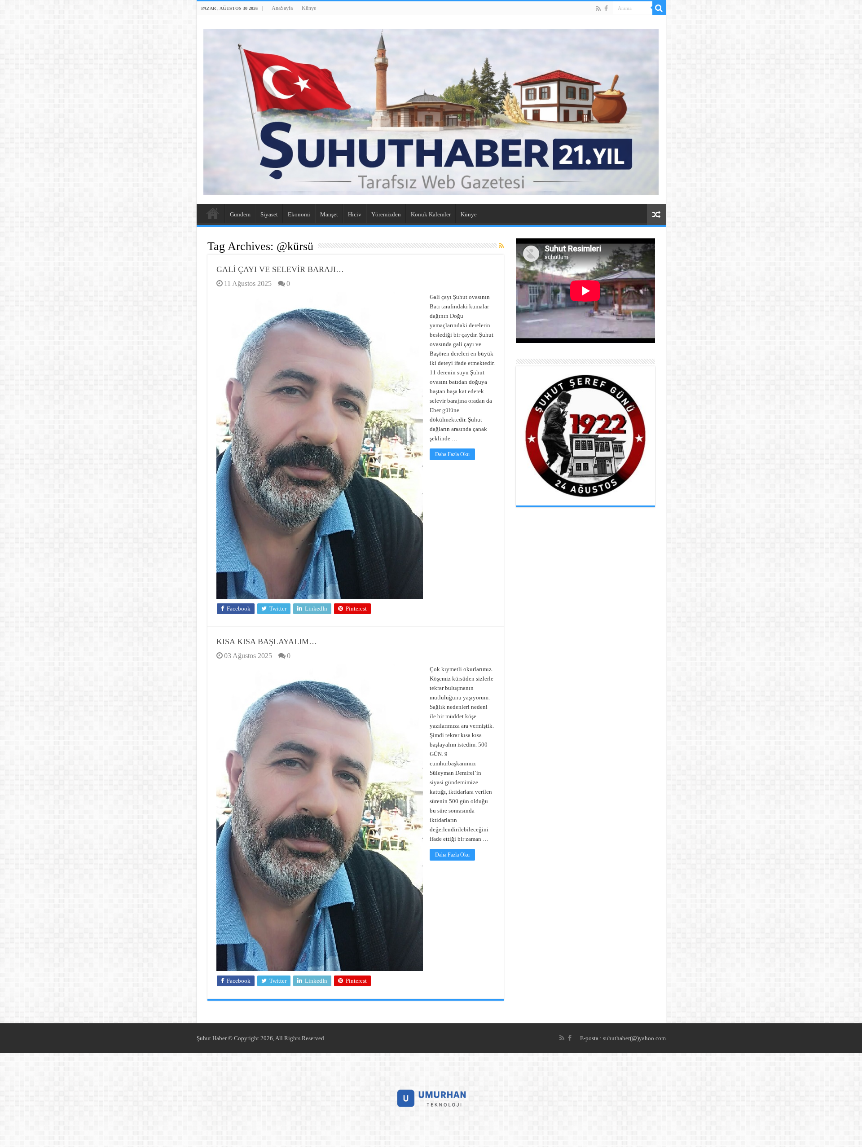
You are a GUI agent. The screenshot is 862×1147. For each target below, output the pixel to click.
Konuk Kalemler (431, 214)
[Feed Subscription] (501, 246)
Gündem (240, 214)
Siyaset (269, 214)
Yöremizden (386, 214)
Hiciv (354, 214)
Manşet (329, 214)
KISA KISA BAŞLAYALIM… (266, 641)
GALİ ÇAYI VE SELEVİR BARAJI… (280, 269)
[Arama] (659, 8)
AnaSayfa (282, 8)
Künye (309, 8)
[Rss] (598, 8)
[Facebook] (606, 8)
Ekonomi (299, 214)
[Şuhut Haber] (431, 109)
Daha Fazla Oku (452, 454)
